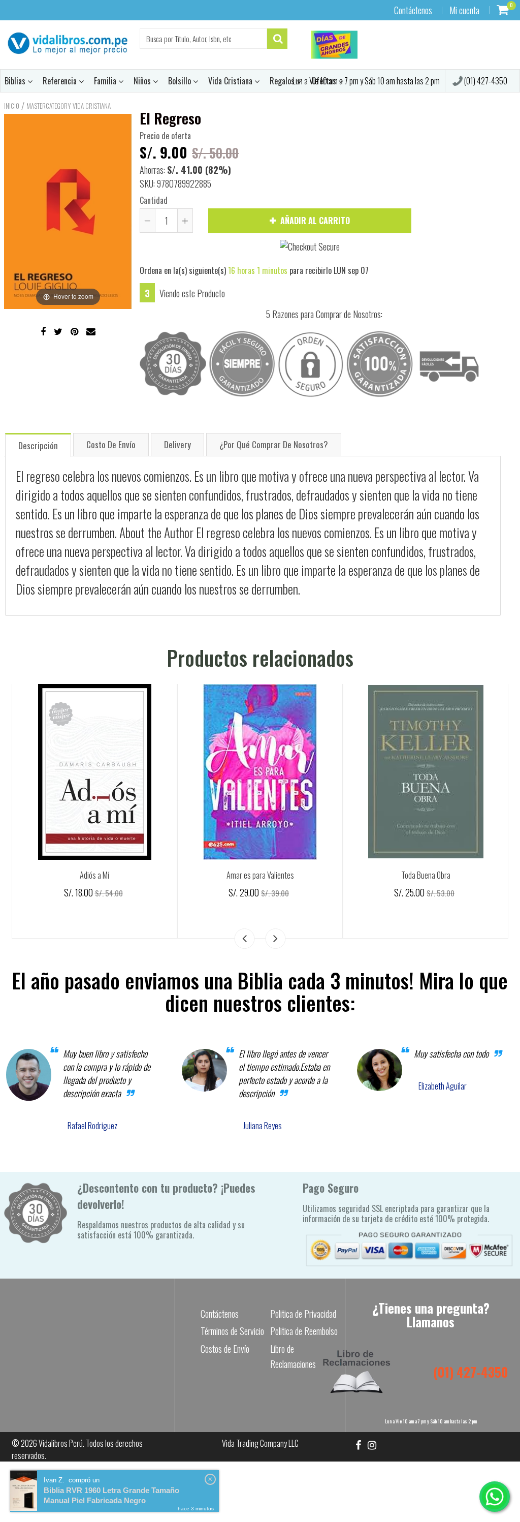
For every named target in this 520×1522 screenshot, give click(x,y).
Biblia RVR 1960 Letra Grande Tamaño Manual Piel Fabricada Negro (111, 1495)
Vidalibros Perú (61, 1443)
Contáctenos (413, 10)
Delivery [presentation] (177, 444)
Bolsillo (180, 81)
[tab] (38, 444)
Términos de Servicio (232, 1331)
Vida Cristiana (231, 81)
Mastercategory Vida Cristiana (68, 106)
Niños (143, 81)
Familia (106, 81)
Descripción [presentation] (38, 445)
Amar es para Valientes (260, 875)
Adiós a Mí (94, 875)
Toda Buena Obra (425, 875)
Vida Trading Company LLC (260, 1443)
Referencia (61, 81)
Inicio (11, 106)
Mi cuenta (464, 10)
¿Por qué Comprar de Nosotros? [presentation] (273, 444)
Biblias (16, 81)
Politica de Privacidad (303, 1313)
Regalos (283, 81)
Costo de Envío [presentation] (111, 444)
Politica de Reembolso (304, 1331)
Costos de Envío (225, 1348)
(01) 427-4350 (485, 81)
